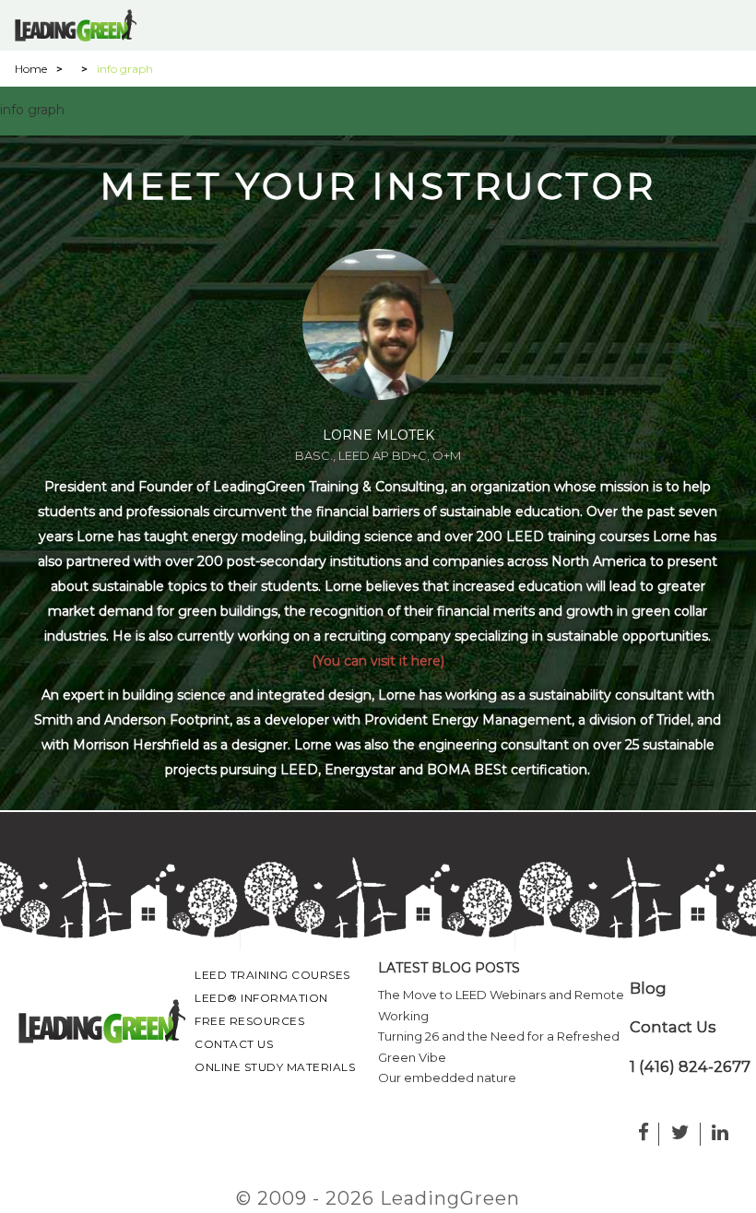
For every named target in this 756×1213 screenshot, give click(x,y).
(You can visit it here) (378, 661)
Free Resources (249, 1021)
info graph (32, 109)
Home (31, 69)
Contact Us (234, 1044)
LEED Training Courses (272, 975)
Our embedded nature (447, 1077)
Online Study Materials (275, 1067)
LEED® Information (261, 998)
